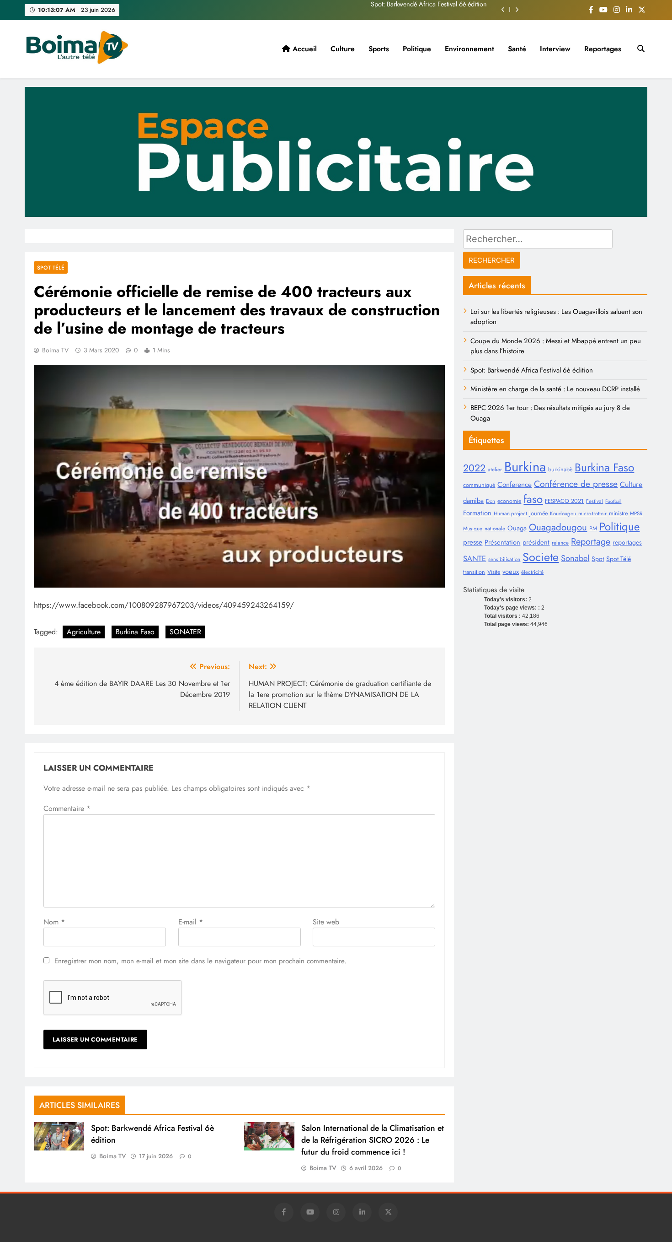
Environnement (469, 48)
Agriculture (84, 631)
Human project (510, 513)
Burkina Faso (135, 631)
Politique (417, 48)
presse (472, 542)
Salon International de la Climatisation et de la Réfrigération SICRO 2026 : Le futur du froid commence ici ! (372, 1140)
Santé (517, 48)
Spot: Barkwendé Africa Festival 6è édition (531, 370)
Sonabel (575, 558)
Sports (378, 48)
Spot (598, 558)
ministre (618, 513)
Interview (555, 48)
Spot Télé (618, 558)
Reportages (602, 48)
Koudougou (563, 513)
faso (533, 499)
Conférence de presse (576, 483)
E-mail (190, 922)
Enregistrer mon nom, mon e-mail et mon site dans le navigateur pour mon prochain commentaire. (200, 961)
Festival (594, 501)
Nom (54, 922)
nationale (495, 528)
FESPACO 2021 (564, 501)
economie (509, 501)
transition (474, 572)
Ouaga (517, 528)
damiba (473, 501)
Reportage (590, 541)
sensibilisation (504, 559)
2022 (474, 468)
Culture (343, 48)
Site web (326, 922)
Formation (477, 513)
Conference (514, 484)
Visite (493, 572)
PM (593, 528)
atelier (495, 469)
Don (490, 501)
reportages (627, 542)
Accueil (303, 48)
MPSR (636, 513)
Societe (541, 557)
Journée (538, 513)
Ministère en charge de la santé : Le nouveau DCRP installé (405, 9)
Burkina (525, 466)
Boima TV (55, 350)
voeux (510, 572)
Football (613, 501)
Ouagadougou (558, 527)
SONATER (185, 631)
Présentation (502, 542)
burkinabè (560, 469)
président (536, 542)
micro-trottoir (592, 513)
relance (560, 542)
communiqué (479, 485)
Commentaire (67, 808)
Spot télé (50, 267)
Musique (472, 528)
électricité (532, 572)
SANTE (474, 558)
